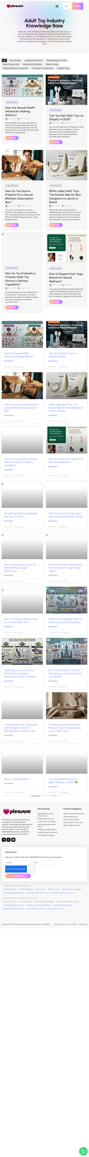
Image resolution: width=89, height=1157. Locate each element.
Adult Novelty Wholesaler (71, 889)
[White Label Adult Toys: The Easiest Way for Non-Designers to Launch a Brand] (66, 180)
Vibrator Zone (63, 68)
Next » (55, 796)
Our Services (44, 809)
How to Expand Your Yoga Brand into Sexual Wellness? (66, 277)
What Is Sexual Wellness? (17, 779)
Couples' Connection (33, 60)
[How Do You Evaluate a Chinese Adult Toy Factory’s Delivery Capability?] (22, 234)
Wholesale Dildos (9, 889)
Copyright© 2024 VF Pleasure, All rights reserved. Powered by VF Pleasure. (26, 924)
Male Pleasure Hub (11, 64)
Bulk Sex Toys (40, 889)
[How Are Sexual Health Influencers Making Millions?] (22, 96)
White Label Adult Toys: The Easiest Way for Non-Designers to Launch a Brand (66, 407)
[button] (57, 6)
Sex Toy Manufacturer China (67, 901)
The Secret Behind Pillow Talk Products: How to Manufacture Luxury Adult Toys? (65, 727)
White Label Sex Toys (55, 909)
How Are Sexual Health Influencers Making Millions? (20, 111)
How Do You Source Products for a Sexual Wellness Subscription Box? (21, 407)
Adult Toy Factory (10, 901)
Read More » (9, 361)
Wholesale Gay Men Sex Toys (62, 893)
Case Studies (15, 60)
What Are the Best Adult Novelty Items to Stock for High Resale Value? (65, 567)
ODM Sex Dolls (54, 889)
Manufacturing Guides (32, 64)
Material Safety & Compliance (15, 68)
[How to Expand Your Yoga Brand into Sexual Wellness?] (66, 263)
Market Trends (52, 64)
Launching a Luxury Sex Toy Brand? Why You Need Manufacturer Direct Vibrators (20, 673)
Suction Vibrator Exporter (62, 905)
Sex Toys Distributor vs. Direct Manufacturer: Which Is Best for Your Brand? (65, 673)
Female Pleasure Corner (57, 60)
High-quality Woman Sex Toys (37, 893)
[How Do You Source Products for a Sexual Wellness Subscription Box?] (22, 180)
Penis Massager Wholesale (13, 893)
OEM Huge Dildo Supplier (44, 901)
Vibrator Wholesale (26, 889)
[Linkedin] (13, 840)
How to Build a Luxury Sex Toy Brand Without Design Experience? (20, 567)
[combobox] (67, 6)
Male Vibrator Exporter (35, 909)
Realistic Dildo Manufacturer (14, 909)
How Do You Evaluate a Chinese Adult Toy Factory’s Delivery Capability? (21, 462)
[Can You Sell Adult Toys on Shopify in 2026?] (66, 104)
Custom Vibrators (26, 901)
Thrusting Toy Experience (42, 68)
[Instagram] (8, 840)
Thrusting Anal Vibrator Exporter (38, 905)
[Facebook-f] (4, 840)
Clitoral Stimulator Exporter (13, 905)
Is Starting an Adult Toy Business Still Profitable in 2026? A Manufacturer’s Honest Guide (21, 727)
